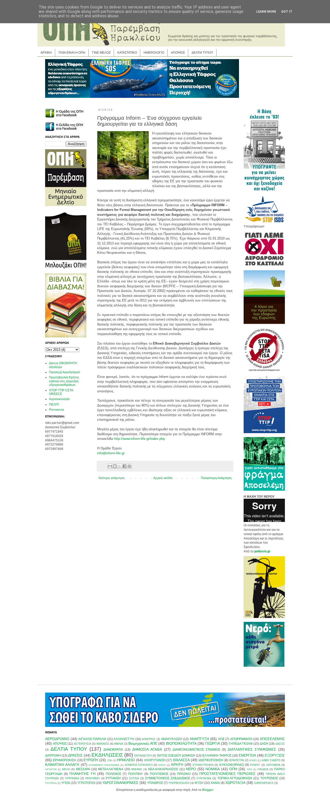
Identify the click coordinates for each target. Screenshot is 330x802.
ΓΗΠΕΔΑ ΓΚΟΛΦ (241, 743)
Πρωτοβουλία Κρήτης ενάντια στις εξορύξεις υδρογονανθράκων (64, 381)
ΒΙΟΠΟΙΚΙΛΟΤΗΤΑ (181, 743)
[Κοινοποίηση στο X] (119, 466)
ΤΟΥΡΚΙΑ (51, 783)
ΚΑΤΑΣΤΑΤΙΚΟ (127, 52)
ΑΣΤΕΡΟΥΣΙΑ (82, 743)
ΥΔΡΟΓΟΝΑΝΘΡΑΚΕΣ (120, 783)
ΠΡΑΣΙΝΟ (184, 774)
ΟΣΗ (249, 769)
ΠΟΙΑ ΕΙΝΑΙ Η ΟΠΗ (72, 52)
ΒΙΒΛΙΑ (118, 743)
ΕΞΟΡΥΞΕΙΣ (275, 755)
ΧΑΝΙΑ (215, 783)
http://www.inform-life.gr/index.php (139, 439)
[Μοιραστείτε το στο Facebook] (124, 466)
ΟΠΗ (233, 769)
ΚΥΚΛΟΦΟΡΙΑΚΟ (231, 765)
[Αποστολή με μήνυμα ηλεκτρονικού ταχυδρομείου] (109, 466)
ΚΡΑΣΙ (162, 765)
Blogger (207, 790)
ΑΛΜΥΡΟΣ (148, 739)
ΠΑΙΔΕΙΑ (263, 769)
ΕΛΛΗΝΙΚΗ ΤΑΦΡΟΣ (217, 755)
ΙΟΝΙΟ (253, 760)
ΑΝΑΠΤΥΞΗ (199, 739)
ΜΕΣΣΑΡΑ (83, 769)
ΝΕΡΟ (191, 769)
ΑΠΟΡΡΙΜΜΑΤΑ (241, 739)
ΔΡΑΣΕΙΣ (75, 755)
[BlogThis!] (114, 466)
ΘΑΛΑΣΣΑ (181, 760)
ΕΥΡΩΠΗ (91, 760)
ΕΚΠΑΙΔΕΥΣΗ (143, 755)
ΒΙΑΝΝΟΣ (102, 743)
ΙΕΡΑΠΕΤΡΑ (236, 760)
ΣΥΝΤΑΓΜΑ (203, 778)
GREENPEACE (264, 782)
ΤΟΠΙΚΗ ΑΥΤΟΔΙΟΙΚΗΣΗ (234, 778)
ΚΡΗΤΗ (177, 765)
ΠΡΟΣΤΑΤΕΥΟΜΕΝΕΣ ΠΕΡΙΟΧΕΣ (227, 774)
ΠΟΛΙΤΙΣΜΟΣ (159, 774)
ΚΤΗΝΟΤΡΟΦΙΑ (203, 764)
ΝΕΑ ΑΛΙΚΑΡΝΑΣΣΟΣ (163, 769)
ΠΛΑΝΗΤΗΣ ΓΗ (82, 774)
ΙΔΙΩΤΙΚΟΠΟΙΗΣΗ (211, 760)
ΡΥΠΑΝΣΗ (113, 778)
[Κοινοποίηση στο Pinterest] (129, 466)
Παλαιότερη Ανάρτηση (216, 478)
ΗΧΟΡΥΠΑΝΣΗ (155, 760)
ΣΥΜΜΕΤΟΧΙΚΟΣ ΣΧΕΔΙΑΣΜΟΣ (167, 778)
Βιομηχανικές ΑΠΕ (142, 743)
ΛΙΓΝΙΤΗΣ (51, 769)
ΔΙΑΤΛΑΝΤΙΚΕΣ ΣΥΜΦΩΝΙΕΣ (252, 749)
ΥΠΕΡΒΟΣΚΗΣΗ (178, 782)
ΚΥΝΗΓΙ (255, 764)
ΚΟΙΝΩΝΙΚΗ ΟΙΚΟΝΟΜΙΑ (104, 765)
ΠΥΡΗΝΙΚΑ (72, 778)
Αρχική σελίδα (162, 478)
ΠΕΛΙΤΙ (54, 404)
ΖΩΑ (109, 760)
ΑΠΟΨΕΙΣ (178, 52)
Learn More (266, 11)
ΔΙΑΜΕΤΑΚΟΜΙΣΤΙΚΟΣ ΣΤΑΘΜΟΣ (196, 749)
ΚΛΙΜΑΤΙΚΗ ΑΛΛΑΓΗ (62, 765)
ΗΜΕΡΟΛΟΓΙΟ (154, 52)
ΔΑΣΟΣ (280, 743)
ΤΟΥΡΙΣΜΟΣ (269, 778)
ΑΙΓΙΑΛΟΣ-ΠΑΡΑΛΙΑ (92, 739)
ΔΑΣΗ (264, 743)
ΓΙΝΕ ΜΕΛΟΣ (101, 52)
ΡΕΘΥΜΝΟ (92, 778)
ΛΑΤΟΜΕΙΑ (273, 764)
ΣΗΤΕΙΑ (134, 778)
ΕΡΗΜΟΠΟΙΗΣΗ (64, 760)
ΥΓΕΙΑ (65, 783)
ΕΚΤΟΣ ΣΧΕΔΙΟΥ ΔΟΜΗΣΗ (176, 755)
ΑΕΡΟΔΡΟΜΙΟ (57, 739)
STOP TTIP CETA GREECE (61, 392)
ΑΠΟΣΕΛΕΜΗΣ (272, 739)
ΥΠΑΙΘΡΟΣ (155, 783)
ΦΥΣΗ (199, 783)
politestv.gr (262, 551)
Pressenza (56, 409)
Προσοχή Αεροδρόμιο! (64, 372)
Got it (286, 11)
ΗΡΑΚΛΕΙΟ (126, 760)
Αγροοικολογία (59, 399)
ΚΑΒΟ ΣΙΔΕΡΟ (271, 760)
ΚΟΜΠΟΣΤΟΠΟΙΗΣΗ (139, 764)
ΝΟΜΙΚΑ (212, 769)
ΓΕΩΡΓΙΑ (212, 743)
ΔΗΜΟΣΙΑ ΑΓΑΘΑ (147, 749)
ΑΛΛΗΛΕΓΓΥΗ (124, 739)
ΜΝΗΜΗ (136, 769)
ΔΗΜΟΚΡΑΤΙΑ (113, 749)
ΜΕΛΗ (66, 769)
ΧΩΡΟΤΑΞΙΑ (235, 783)
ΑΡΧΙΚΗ (46, 52)
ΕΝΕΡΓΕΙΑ (247, 755)
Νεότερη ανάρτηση (111, 478)
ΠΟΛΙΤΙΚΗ (135, 774)
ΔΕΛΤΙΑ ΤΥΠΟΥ (202, 52)
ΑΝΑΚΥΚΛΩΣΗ (171, 739)
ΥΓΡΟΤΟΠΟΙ (86, 783)
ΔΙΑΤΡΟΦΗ (53, 755)
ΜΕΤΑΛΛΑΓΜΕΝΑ (110, 769)
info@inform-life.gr (111, 453)
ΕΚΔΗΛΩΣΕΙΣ (107, 755)
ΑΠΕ (221, 739)
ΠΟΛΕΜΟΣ (113, 774)
